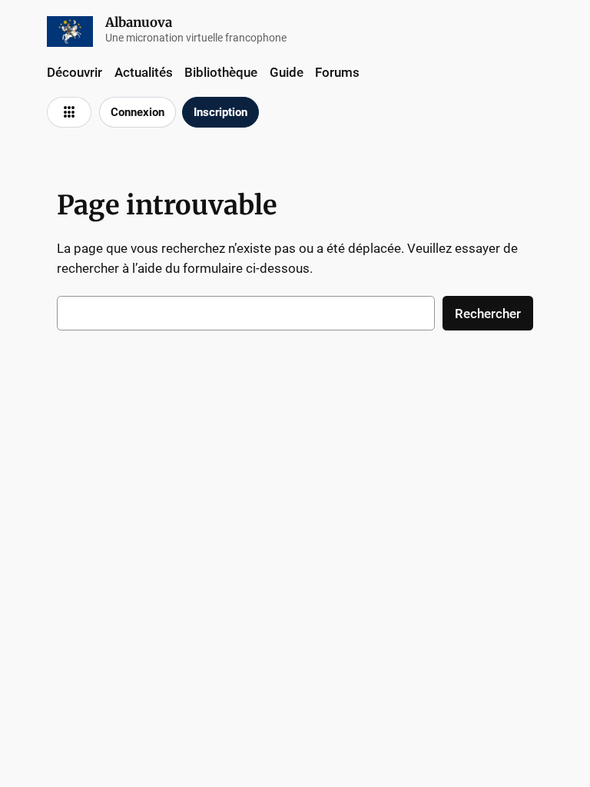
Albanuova (138, 22)
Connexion (137, 112)
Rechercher (488, 313)
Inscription (220, 112)
